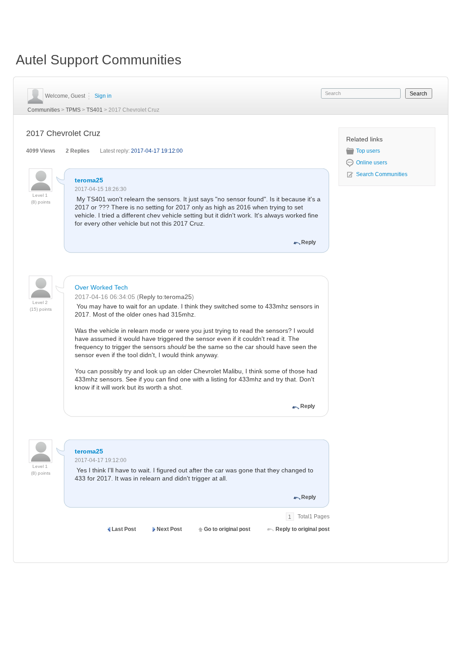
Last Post (124, 529)
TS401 (94, 110)
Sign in (103, 96)
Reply (308, 242)
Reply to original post (303, 529)
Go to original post (227, 529)
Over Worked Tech (101, 287)
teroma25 (89, 180)
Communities (43, 110)
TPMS (73, 110)
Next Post (169, 529)
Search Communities (381, 174)
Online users (371, 162)
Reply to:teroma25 (165, 296)
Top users (368, 151)
